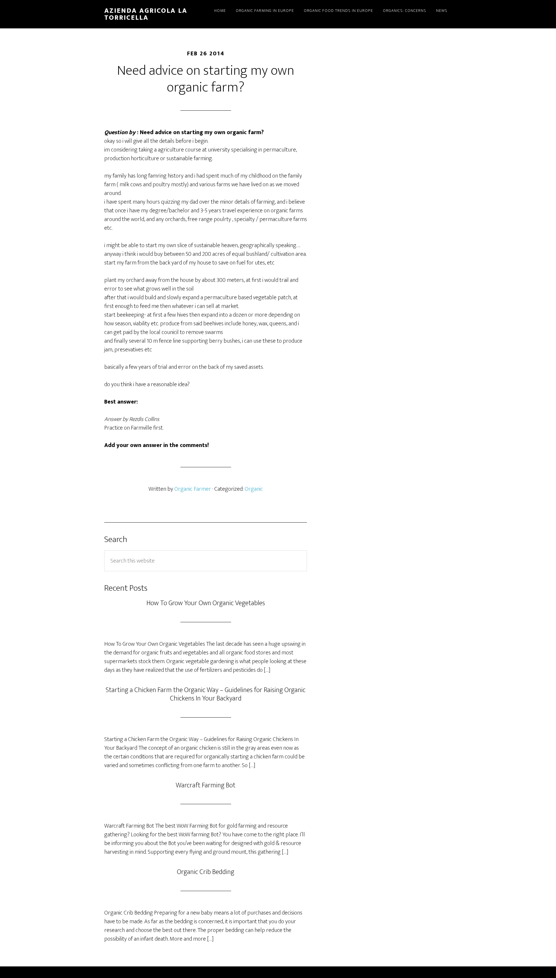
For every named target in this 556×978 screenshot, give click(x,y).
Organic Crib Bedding (205, 872)
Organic (254, 489)
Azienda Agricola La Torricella (145, 14)
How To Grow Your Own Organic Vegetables (206, 603)
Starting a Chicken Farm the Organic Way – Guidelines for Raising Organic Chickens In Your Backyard (206, 694)
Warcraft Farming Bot (205, 785)
